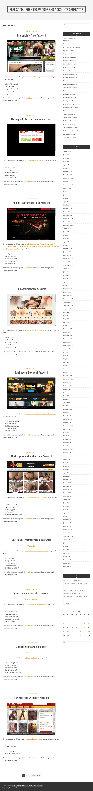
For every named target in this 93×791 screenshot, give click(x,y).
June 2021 (66, 356)
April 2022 (66, 322)
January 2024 (67, 252)
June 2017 (66, 506)
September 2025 (68, 185)
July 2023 (66, 272)
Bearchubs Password (69, 124)
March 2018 (66, 476)
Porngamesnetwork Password (71, 104)
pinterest (82, 590)
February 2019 (67, 439)
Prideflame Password (69, 121)
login (76, 587)
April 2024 (66, 242)
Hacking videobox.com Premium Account (31, 119)
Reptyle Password (68, 51)
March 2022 (66, 325)
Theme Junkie (13, 788)
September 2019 (68, 426)
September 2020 (68, 386)
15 (84, 627)
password (73, 590)
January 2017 (67, 523)
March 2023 (66, 285)
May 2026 (66, 162)
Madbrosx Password (69, 111)
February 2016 (67, 560)
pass (65, 590)
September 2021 (68, 346)
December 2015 (67, 566)
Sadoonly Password (68, 71)
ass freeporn (77, 580)
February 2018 (67, 479)
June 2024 (66, 235)
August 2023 (67, 269)
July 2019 (66, 433)
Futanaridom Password (70, 77)
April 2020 (66, 402)
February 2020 (67, 409)
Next (38, 775)
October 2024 (67, 222)
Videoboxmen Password (70, 118)
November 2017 (68, 489)
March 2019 (66, 436)
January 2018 (67, 483)
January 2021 (67, 372)
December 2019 (67, 416)
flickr (80, 584)
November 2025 (68, 178)
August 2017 (66, 500)
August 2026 (67, 151)
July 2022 (66, 312)
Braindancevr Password (70, 74)
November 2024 (68, 218)
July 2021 (66, 352)
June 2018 (66, 466)
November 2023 (68, 259)
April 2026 (66, 165)
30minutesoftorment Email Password (31, 203)
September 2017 (68, 496)
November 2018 (68, 449)
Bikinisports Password (69, 97)
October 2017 (67, 493)
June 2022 (66, 315)
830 (33, 775)
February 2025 (67, 208)
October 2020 (67, 382)
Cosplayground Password (70, 101)
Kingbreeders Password (70, 54)
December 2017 (67, 486)
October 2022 (67, 302)
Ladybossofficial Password (70, 44)
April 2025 (66, 202)
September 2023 (68, 265)
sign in (81, 593)
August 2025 (67, 188)
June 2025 (66, 195)
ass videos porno (70, 584)
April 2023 (66, 282)
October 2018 (67, 453)
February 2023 (67, 289)
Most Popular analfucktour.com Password (31, 456)
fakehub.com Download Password (31, 372)
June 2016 (66, 546)
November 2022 (68, 299)
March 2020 (66, 406)
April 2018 (66, 473)
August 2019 (66, 429)
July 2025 (66, 192)
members (83, 587)
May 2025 (66, 198)
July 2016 (66, 543)
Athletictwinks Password (70, 128)
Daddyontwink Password (70, 131)
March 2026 (66, 168)
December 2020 (67, 376)
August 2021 (66, 349)
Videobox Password (69, 114)
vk (73, 600)
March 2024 (66, 245)
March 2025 (66, 205)
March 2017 (66, 516)
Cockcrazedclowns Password (71, 47)
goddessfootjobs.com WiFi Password (31, 593)
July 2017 (66, 503)
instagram (67, 587)
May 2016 (66, 550)
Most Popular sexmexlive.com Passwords (31, 540)
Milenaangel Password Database (31, 647)
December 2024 (67, 215)
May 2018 (66, 469)
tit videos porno (81, 597)
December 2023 (67, 255)
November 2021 (68, 339)
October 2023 (67, 262)
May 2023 (66, 279)
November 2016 (68, 530)
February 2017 (67, 520)
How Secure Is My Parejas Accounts (31, 698)
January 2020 (67, 412)
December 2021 (67, 336)
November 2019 (68, 419)
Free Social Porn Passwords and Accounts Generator (27, 785)
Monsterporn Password (70, 84)
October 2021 (67, 342)
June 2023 (66, 275)
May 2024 (66, 238)
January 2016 (67, 563)
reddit (73, 593)
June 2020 (66, 396)
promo (66, 593)
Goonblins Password (69, 81)
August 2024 (67, 228)
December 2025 (67, 175)
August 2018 (66, 459)
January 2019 (67, 443)
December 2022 (67, 295)
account (67, 580)
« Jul (64, 642)
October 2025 (67, 182)
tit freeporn (68, 597)
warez (79, 600)
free (86, 584)
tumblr (66, 600)
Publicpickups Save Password (31, 35)
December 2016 (67, 526)
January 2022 (67, 332)
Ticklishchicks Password (70, 138)
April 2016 (66, 553)
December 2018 (67, 446)
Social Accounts (31, 31)
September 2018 (68, 456)
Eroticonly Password (69, 67)
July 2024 (66, 232)
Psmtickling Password (69, 134)
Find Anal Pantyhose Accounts (31, 289)
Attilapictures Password (70, 87)
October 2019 (67, 423)
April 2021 (66, 362)
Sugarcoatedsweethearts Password (70, 40)
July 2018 (66, 463)
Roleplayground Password (70, 108)
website (67, 603)
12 (72, 627)
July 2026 (66, 155)
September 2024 (68, 225)
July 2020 (66, 392)
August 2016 (66, 540)
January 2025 (67, 212)
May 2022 (66, 319)
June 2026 (66, 158)
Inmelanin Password (69, 94)
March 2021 (66, 366)
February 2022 (67, 329)
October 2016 (67, 533)
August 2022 (67, 309)
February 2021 (67, 369)
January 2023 (67, 292)
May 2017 (66, 510)
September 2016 (68, 536)
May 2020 (66, 399)
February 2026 (67, 172)
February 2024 (67, 249)
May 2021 (66, 359)
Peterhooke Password (69, 61)
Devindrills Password (69, 64)
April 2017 (66, 513)
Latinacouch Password (69, 91)
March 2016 (66, 556)
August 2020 (67, 389)
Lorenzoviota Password (70, 57)
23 (89, 631)
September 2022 (68, 305)
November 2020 (68, 379)
